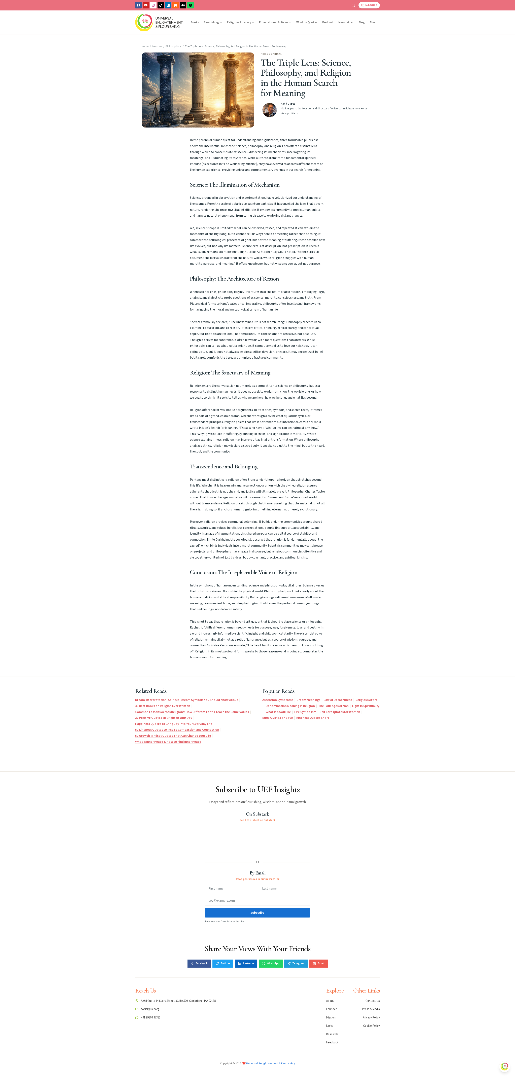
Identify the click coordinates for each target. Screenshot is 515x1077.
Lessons (157, 46)
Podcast (328, 22)
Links (329, 1026)
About (374, 22)
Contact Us (373, 1001)
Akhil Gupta (288, 104)
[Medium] (183, 5)
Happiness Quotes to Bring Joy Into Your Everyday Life (173, 724)
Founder (331, 1009)
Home (145, 46)
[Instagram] (153, 5)
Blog (361, 22)
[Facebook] (138, 5)
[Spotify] (190, 5)
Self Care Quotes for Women (340, 712)
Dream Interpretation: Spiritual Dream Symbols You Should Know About (186, 700)
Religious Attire (366, 700)
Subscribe (257, 912)
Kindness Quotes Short (312, 718)
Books (195, 22)
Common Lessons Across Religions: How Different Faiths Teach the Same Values (192, 712)
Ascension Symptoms (277, 700)
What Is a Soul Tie (278, 712)
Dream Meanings (308, 700)
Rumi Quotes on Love (277, 718)
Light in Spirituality (365, 706)
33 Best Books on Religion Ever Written (162, 706)
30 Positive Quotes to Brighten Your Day (163, 718)
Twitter (225, 963)
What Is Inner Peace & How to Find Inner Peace (168, 742)
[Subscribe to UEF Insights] (504, 1066)
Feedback (332, 1042)
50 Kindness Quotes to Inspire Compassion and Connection (177, 729)
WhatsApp (273, 963)
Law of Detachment (338, 700)
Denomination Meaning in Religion (290, 706)
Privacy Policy (371, 1017)
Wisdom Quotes (306, 22)
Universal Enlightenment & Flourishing (270, 1064)
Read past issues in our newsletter (257, 879)
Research (332, 1034)
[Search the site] (353, 5)
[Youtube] (146, 5)
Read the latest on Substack (257, 820)
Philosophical (173, 46)
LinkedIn (248, 963)
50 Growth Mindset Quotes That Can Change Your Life (173, 735)
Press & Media (371, 1009)
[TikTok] (161, 5)
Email (320, 963)
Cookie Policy (371, 1026)
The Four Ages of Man (333, 706)
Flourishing (211, 22)
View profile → (290, 113)
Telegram (298, 963)
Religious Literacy (239, 22)
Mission (331, 1017)
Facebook (202, 963)
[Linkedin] (168, 5)
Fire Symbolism (305, 712)
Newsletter (346, 22)
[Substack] (175, 5)
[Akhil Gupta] (269, 110)
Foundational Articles (273, 22)
